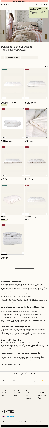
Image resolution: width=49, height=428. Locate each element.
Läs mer (2, 52)
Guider (39, 398)
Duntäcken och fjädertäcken (12, 57)
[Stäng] (46, 8)
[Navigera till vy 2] (10, 254)
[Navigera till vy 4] (21, 254)
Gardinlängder (17, 392)
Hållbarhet (28, 390)
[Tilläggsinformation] (7, 103)
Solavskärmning (17, 397)
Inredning (16, 395)
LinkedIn (3, 394)
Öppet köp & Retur (42, 397)
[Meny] (46, 4)
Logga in (3, 405)
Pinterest (4, 395)
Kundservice (40, 390)
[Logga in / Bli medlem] (39, 4)
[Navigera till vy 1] (4, 254)
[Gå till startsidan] (5, 4)
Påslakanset (16, 390)
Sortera (11, 63)
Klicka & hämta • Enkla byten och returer (24, 425)
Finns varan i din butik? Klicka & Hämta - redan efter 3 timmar (24, 1)
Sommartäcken (25, 57)
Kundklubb (28, 392)
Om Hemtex (28, 394)
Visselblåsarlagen (29, 398)
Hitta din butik (41, 392)
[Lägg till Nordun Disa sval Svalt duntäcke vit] (46, 175)
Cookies (39, 394)
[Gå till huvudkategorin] (2, 57)
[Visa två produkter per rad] (45, 66)
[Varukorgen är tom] (44, 4)
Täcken (6, 8)
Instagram (4, 392)
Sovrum (2, 8)
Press (27, 395)
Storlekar (19, 63)
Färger (26, 63)
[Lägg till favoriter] (23, 69)
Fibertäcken (34, 57)
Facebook (4, 390)
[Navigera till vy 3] (15, 254)
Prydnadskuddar (17, 394)
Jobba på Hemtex (29, 397)
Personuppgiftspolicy (42, 395)
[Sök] (36, 4)
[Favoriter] (41, 4)
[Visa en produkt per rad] (47, 66)
